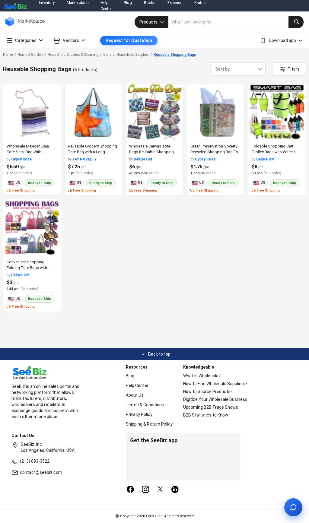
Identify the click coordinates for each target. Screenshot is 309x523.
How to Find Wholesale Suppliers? (215, 383)
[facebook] (130, 490)
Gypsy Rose (21, 159)
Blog (130, 375)
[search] (236, 22)
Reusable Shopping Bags (175, 54)
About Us (135, 395)
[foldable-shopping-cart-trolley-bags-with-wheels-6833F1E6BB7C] (277, 112)
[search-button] (296, 22)
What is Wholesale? (202, 375)
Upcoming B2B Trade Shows (210, 407)
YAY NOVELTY (84, 159)
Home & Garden (30, 54)
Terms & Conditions (145, 404)
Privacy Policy (139, 414)
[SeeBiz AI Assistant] (293, 507)
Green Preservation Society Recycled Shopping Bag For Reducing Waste (214, 152)
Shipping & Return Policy (149, 424)
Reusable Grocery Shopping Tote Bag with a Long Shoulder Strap (92, 152)
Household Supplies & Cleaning (73, 54)
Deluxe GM (143, 159)
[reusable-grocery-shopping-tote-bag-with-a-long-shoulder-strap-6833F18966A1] (93, 112)
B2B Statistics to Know (205, 415)
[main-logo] (25, 26)
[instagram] (145, 490)
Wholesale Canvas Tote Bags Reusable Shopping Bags (151, 152)
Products (148, 22)
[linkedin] (175, 490)
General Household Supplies (126, 54)
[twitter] (160, 490)
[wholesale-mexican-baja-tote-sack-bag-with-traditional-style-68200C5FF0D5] (32, 112)
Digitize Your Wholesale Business (215, 399)
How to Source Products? (208, 391)
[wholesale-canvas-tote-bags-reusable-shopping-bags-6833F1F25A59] (154, 112)
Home (8, 54)
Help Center (137, 385)
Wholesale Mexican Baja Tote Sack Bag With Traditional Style (28, 152)
